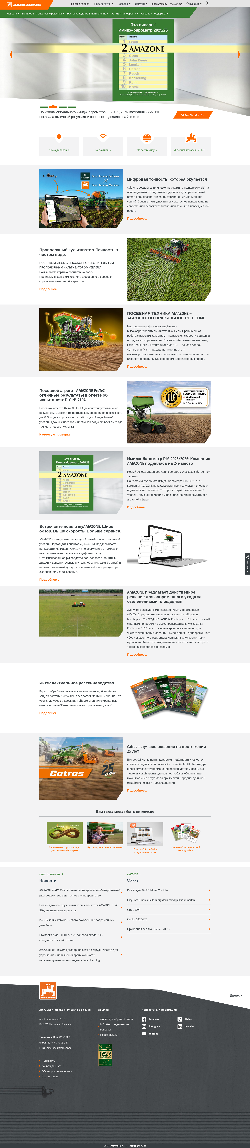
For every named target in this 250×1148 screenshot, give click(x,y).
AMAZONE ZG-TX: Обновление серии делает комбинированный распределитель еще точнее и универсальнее (80, 893)
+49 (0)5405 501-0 (60, 1037)
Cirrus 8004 (133, 909)
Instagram (154, 1026)
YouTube (153, 1033)
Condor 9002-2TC (137, 919)
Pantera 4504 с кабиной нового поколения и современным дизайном (76, 922)
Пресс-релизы (49, 874)
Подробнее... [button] (137, 218)
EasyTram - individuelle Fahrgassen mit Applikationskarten (161, 899)
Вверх (235, 995)
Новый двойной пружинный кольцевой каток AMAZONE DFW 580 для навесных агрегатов (78, 908)
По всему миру (158, 3)
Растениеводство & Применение (86, 13)
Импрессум (48, 1060)
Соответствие (50, 1076)
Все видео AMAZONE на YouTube (147, 890)
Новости (12, 13)
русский (194, 3)
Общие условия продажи (57, 1071)
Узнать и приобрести (123, 13)
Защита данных (51, 1065)
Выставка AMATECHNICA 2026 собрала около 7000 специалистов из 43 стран (71, 937)
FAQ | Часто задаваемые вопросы (114, 1027)
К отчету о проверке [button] (54, 434)
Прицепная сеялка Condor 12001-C (149, 928)
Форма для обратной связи (116, 1019)
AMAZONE (132, 874)
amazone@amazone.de (59, 1047)
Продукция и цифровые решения (42, 13)
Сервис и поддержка (153, 13)
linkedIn (189, 1026)
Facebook (153, 1019)
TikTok (188, 1019)
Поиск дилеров (80, 3)
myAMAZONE (177, 3)
